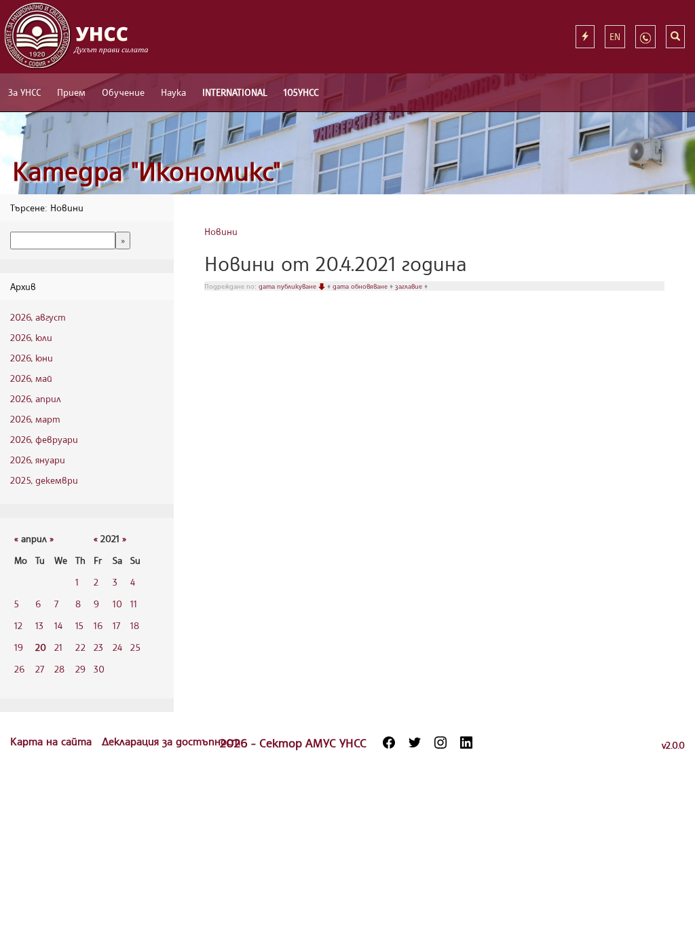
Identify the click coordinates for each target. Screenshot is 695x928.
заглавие (409, 286)
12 (18, 625)
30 (99, 669)
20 (40, 647)
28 (59, 669)
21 (58, 647)
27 (39, 669)
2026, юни (31, 357)
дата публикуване (288, 286)
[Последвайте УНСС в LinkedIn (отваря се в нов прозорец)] (466, 742)
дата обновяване (361, 286)
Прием (71, 92)
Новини (221, 231)
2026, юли (31, 337)
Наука (173, 92)
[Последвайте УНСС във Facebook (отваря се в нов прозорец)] (389, 742)
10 (117, 603)
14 (58, 625)
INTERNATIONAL (234, 92)
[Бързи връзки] (585, 36)
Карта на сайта (52, 741)
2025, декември (44, 480)
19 (18, 647)
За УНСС (24, 92)
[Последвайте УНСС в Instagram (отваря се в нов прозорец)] (440, 742)
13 (39, 625)
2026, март (35, 419)
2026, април (35, 398)
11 (133, 603)
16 (98, 625)
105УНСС (301, 92)
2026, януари (37, 459)
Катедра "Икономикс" (146, 171)
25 (135, 647)
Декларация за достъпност (171, 741)
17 (116, 625)
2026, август (38, 317)
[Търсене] (675, 36)
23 (98, 647)
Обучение (123, 92)
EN (614, 36)
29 (80, 669)
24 (117, 647)
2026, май (31, 378)
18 (134, 625)
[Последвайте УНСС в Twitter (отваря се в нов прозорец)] (415, 742)
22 (80, 647)
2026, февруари (44, 439)
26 (19, 669)
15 (79, 625)
